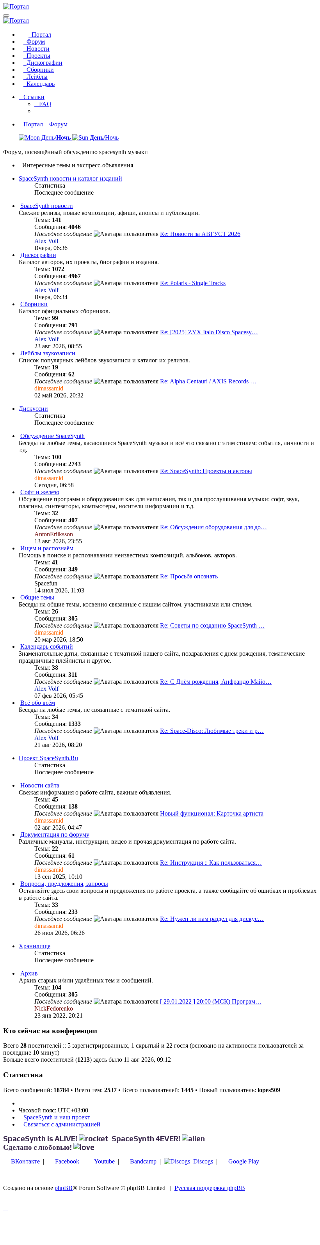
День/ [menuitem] (55, 137)
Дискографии (42, 62)
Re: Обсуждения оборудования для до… (213, 527)
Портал (39, 34)
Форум (34, 41)
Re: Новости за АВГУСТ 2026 (200, 234)
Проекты (36, 55)
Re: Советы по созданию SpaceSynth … (212, 625)
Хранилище (34, 946)
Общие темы (37, 597)
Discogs (201, 1161)
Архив (29, 973)
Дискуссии (33, 408)
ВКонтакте (24, 1161)
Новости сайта (39, 785)
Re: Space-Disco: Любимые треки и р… (212, 730)
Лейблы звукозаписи (47, 353)
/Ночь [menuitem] (104, 137)
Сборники (38, 69)
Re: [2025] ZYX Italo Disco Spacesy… (209, 332)
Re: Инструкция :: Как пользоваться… (211, 862)
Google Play (242, 1161)
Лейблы (35, 76)
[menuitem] (43, 104)
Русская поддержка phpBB (209, 1188)
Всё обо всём (37, 702)
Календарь (39, 83)
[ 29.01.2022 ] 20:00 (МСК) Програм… (210, 1001)
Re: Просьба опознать (189, 576)
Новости (36, 48)
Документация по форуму (54, 834)
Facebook (65, 1161)
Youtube (103, 1161)
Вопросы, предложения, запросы (64, 883)
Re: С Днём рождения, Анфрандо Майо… (216, 681)
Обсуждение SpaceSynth (52, 436)
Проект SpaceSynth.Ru (48, 758)
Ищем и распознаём (46, 548)
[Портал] (16, 6)
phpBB (64, 1188)
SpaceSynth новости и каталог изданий (70, 178)
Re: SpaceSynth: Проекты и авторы (206, 471)
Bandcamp (141, 1161)
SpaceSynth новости (46, 205)
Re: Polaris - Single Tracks (193, 283)
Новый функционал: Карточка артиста (211, 813)
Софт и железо (39, 492)
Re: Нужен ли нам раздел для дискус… (212, 918)
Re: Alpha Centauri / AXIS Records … (208, 381)
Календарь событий (46, 646)
